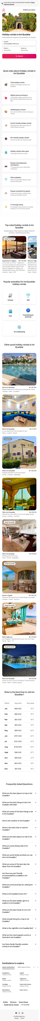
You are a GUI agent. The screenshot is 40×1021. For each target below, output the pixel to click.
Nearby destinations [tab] (8, 967)
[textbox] (11, 50)
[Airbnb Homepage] (3, 10)
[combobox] (19, 44)
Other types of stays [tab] (24, 967)
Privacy (16, 1018)
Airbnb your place (29, 10)
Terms (22, 1018)
